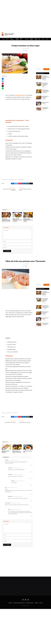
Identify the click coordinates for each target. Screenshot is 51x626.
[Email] (3, 86)
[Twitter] (3, 81)
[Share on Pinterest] (26, 50)
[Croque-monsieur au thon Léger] (15, 73)
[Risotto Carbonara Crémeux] (38, 103)
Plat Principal (12, 39)
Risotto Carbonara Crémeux (45, 103)
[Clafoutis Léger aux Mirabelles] (6, 447)
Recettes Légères (31, 39)
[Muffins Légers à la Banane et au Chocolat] (17, 447)
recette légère (11, 179)
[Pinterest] (3, 84)
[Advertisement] (25, 7)
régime (16, 179)
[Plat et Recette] (7, 34)
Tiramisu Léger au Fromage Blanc (45, 108)
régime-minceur (20, 179)
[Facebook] (3, 79)
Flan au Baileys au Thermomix (10, 422)
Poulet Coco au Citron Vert (27, 452)
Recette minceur (17, 39)
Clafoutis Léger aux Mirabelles (5, 452)
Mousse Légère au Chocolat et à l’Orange (45, 97)
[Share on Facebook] (23, 50)
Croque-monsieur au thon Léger (25, 422)
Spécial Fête (21, 39)
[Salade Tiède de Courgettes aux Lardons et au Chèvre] (17, 214)
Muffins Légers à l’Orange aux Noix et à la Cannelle (28, 220)
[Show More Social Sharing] (28, 50)
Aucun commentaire (26, 48)
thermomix (15, 412)
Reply (31, 471)
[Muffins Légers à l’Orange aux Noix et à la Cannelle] (28, 214)
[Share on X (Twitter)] (24, 50)
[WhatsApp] (3, 88)
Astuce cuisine (36, 39)
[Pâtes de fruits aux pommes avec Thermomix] (15, 288)
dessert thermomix (9, 412)
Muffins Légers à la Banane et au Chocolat (17, 452)
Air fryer (39, 39)
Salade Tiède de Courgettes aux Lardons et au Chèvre (17, 220)
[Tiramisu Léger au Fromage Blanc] (38, 109)
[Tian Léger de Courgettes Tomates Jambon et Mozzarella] (6, 214)
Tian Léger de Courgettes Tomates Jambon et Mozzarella (6, 220)
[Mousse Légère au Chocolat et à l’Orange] (38, 97)
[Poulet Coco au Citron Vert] (28, 447)
